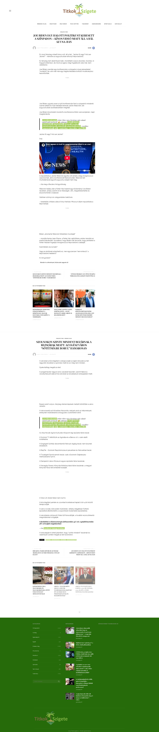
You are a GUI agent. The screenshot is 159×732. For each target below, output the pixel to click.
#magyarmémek (58, 124)
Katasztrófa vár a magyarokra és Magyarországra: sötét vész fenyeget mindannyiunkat (41, 590)
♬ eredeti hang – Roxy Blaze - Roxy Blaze (72, 128)
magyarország (56, 539)
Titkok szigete (44, 47)
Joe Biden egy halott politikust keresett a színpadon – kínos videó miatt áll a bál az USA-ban (82, 552)
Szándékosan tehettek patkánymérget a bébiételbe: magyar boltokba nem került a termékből (41, 313)
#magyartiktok (47, 124)
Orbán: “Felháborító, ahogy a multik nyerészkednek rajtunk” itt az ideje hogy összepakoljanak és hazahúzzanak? (63, 591)
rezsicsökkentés (72, 539)
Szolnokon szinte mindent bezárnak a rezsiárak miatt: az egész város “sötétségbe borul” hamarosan (47, 276)
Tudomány (85, 24)
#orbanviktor (70, 126)
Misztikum (53, 24)
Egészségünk (96, 24)
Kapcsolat (118, 24)
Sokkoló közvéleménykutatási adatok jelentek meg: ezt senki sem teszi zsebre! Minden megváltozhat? (84, 313)
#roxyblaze (75, 124)
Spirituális (108, 24)
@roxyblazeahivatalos (49, 120)
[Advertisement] (67, 90)
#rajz (55, 128)
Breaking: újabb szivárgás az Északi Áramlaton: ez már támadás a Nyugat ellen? (46, 552)
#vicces (69, 122)
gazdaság (48, 539)
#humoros (76, 122)
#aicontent (67, 124)
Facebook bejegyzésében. (54, 528)
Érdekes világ (41, 24)
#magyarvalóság (47, 128)
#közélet (78, 126)
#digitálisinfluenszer (49, 126)
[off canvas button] (10, 11)
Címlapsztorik (64, 32)
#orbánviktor (61, 126)
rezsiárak (63, 539)
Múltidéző (63, 24)
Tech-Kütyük (74, 24)
